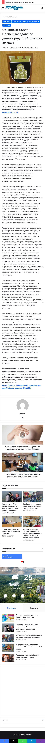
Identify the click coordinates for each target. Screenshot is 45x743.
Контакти (29, 735)
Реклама (22, 735)
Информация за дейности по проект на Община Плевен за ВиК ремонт (29, 647)
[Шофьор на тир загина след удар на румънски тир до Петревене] (33, 496)
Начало (6, 17)
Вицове (5, 720)
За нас (15, 735)
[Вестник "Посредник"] (14, 8)
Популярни (11, 608)
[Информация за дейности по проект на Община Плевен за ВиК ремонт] (8, 648)
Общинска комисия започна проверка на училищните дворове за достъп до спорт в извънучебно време (32, 533)
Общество (13, 17)
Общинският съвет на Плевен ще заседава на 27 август (11, 531)
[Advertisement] (22, 690)
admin (6, 47)
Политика (6, 25)
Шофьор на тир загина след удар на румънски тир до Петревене (32, 506)
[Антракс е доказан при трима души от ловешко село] (8, 618)
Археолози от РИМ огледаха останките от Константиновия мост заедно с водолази (27, 627)
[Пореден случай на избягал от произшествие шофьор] (8, 658)
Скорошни (34, 608)
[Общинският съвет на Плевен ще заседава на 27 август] (12, 521)
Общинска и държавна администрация (26, 21)
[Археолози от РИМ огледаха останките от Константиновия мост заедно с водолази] (12, 496)
